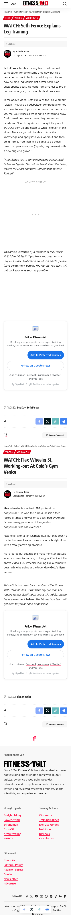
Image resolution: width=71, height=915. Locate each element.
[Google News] (41, 896)
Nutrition (45, 829)
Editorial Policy (13, 865)
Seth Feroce (33, 407)
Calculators (46, 838)
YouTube (38, 378)
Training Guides (49, 820)
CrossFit (9, 829)
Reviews (44, 834)
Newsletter (11, 879)
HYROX (8, 838)
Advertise (10, 883)
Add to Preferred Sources (45, 355)
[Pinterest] (51, 896)
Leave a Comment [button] (56, 435)
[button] (7, 3)
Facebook (31, 374)
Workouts (32, 18)
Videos (18, 18)
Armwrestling (12, 834)
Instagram (43, 374)
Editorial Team (22, 51)
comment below (23, 265)
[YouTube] (36, 896)
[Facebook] (27, 896)
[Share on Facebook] (24, 909)
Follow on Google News (35, 365)
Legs (7, 18)
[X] (31, 896)
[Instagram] (46, 896)
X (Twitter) (55, 374)
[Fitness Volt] (35, 3)
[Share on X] (32, 909)
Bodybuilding (12, 815)
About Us (9, 860)
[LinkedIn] (60, 896)
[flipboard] (65, 896)
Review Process (13, 869)
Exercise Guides (49, 824)
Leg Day (21, 407)
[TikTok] (56, 896)
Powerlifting (12, 820)
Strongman (11, 824)
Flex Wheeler (24, 696)
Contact (9, 874)
